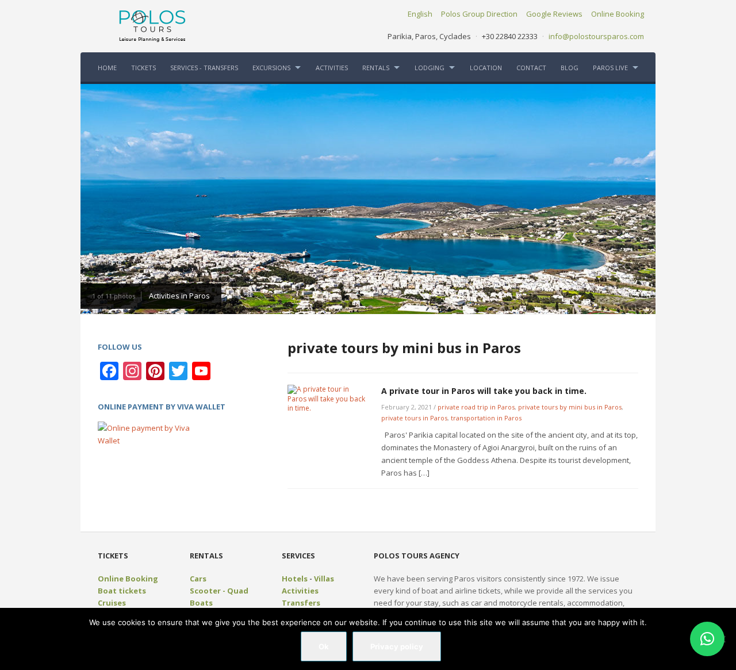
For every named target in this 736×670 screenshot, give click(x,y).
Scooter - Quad (219, 590)
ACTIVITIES (332, 67)
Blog (569, 67)
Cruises (112, 603)
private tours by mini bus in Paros (570, 407)
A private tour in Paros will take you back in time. (483, 390)
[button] (707, 639)
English (420, 14)
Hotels (295, 578)
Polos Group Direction (479, 14)
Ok (324, 646)
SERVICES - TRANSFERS (204, 67)
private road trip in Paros (476, 407)
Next (644, 198)
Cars (198, 578)
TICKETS (143, 67)
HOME (107, 67)
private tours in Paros (414, 418)
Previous (91, 198)
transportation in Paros (486, 418)
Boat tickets (122, 590)
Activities (300, 590)
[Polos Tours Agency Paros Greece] (152, 25)
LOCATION (486, 67)
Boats (201, 603)
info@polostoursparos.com (596, 36)
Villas (324, 578)
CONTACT (531, 67)
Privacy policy (396, 646)
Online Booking (617, 14)
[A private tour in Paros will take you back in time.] (328, 398)
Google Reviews (554, 14)
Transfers (301, 603)
